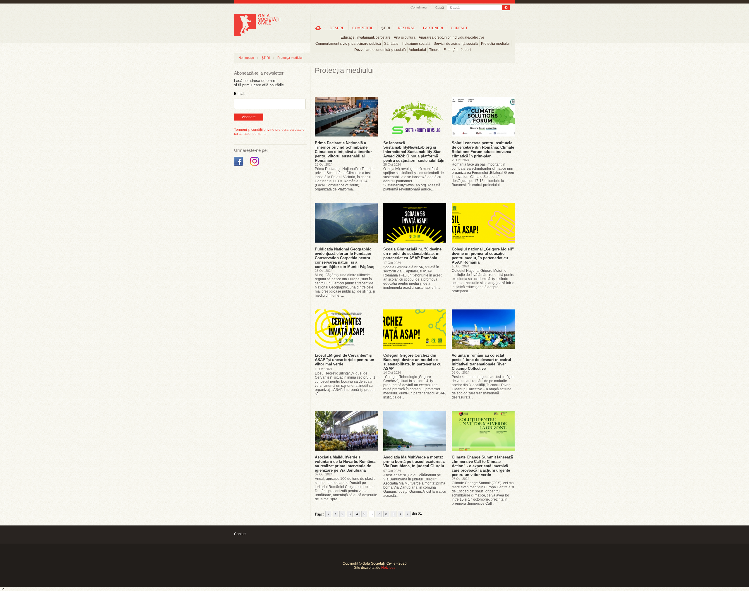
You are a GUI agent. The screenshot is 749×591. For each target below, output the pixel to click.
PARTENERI (433, 28)
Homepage (246, 57)
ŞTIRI (385, 28)
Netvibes (388, 568)
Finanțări (451, 50)
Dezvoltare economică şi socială (380, 50)
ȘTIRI (266, 57)
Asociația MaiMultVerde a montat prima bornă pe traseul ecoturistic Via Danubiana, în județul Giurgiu (414, 461)
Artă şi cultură (404, 37)
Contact (240, 534)
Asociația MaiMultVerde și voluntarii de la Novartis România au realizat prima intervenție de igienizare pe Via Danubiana (345, 464)
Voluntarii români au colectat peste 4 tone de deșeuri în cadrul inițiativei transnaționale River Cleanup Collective (481, 362)
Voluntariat (417, 50)
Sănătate (391, 44)
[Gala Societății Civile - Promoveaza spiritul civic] (257, 35)
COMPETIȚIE (362, 28)
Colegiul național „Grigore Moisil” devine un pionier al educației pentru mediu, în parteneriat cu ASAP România (483, 255)
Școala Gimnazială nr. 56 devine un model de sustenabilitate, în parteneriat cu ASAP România (412, 253)
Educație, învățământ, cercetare (366, 37)
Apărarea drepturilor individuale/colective (451, 37)
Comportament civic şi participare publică (348, 44)
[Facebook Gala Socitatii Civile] (239, 166)
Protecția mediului (495, 44)
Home (318, 28)
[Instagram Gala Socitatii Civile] (255, 166)
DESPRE (337, 28)
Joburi (466, 50)
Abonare (249, 117)
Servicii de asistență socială (456, 44)
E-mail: (239, 94)
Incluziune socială (416, 44)
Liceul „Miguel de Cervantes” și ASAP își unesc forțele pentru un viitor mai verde (344, 359)
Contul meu (418, 7)
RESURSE (406, 28)
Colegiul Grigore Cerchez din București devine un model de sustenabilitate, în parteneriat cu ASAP (412, 362)
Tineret (434, 50)
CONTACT (459, 28)
